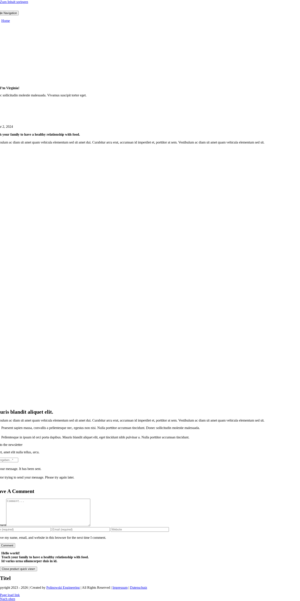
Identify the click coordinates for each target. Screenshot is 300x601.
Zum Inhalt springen (14, 2)
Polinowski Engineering (63, 587)
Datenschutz (138, 587)
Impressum (120, 587)
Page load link (10, 595)
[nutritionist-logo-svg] (150, 9)
